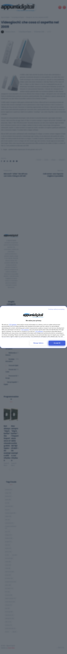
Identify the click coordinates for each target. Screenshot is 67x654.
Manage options (38, 343)
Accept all (57, 343)
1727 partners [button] (13, 324)
